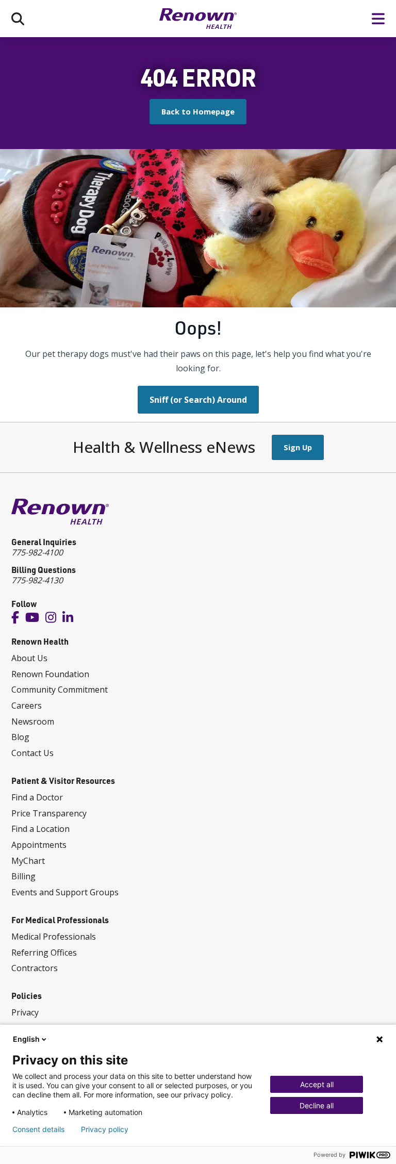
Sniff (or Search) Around (198, 399)
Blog (20, 737)
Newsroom (32, 721)
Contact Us (32, 753)
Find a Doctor (37, 797)
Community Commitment (59, 689)
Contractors (34, 968)
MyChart (28, 860)
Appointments (39, 844)
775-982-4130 (37, 580)
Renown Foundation (50, 674)
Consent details (38, 1129)
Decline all (317, 1105)
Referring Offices (44, 952)
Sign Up (298, 447)
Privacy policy (104, 1129)
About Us (29, 658)
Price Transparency (49, 813)
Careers (26, 705)
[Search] (17, 18)
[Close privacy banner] (379, 1039)
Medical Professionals (53, 936)
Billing (23, 876)
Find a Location (40, 828)
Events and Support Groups (65, 892)
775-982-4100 (37, 552)
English (26, 1039)
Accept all (317, 1084)
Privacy (25, 1012)
